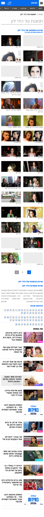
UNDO (40, 290)
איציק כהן (39, 299)
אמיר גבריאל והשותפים (35, 301)
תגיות (34, 3)
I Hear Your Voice (16, 293)
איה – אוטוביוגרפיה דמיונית (10, 296)
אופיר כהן (26, 296)
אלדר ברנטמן (28, 299)
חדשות (32, 8)
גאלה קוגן (7, 290)
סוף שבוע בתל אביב (36, 293)
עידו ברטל (26, 290)
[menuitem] (32, 8)
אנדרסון (4, 301)
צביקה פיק (34, 290)
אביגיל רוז (19, 290)
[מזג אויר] (10, 3)
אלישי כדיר (5, 299)
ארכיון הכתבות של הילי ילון (30, 282)
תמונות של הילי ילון (28, 15)
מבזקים (23, 8)
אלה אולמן (16, 299)
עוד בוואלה (38, 329)
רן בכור (26, 293)
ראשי (40, 8)
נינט (2, 290)
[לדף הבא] (17, 272)
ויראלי (6, 8)
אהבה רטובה (5, 293)
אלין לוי (13, 290)
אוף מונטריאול (38, 296)
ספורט (14, 8)
